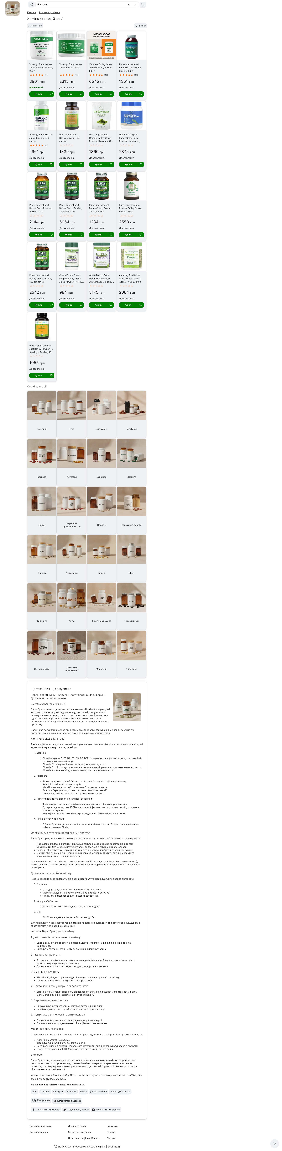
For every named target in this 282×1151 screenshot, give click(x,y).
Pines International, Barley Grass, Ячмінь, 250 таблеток (100, 208)
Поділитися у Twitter (78, 1109)
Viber (34, 1091)
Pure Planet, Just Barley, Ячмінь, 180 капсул (69, 138)
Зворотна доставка (79, 1132)
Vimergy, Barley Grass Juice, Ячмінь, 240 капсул (40, 138)
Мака (131, 573)
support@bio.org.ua (120, 1091)
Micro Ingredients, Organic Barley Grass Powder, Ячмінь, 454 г (101, 138)
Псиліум (101, 525)
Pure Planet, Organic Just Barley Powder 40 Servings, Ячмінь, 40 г (41, 349)
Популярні (36, 25)
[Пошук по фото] (129, 4)
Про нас (111, 1132)
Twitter (83, 1091)
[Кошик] (142, 5)
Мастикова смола (101, 621)
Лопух (41, 525)
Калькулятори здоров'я (69, 1100)
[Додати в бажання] (51, 94)
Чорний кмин (131, 621)
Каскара (41, 476)
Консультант (43, 1100)
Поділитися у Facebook (48, 1109)
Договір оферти (77, 1126)
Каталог (31, 12)
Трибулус (42, 621)
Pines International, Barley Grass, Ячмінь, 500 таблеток (40, 278)
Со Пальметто (41, 669)
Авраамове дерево (131, 525)
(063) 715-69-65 (98, 1091)
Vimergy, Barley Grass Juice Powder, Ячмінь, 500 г (101, 67)
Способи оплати (39, 1132)
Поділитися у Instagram (108, 1109)
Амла (71, 621)
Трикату (42, 573)
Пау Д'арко (131, 429)
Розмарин (42, 429)
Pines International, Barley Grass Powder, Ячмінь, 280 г (40, 208)
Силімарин (101, 429)
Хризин (101, 573)
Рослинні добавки (49, 12)
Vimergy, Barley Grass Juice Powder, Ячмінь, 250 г (41, 67)
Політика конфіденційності (83, 1138)
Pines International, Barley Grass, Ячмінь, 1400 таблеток (70, 208)
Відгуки (111, 1138)
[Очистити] (135, 4)
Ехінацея (101, 476)
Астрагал (72, 476)
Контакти (112, 1126)
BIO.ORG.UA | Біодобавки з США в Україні (81, 1146)
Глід (71, 429)
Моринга (131, 476)
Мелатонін (101, 669)
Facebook (72, 1091)
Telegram (45, 1091)
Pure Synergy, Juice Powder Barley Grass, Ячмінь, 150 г (130, 208)
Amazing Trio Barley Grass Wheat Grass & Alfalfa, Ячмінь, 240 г (130, 278)
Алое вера (131, 669)
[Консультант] (274, 1143)
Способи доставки (40, 1126)
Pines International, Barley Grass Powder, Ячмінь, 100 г (130, 67)
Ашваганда (72, 573)
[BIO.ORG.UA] (31, 4)
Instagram (58, 1091)
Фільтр (142, 25)
